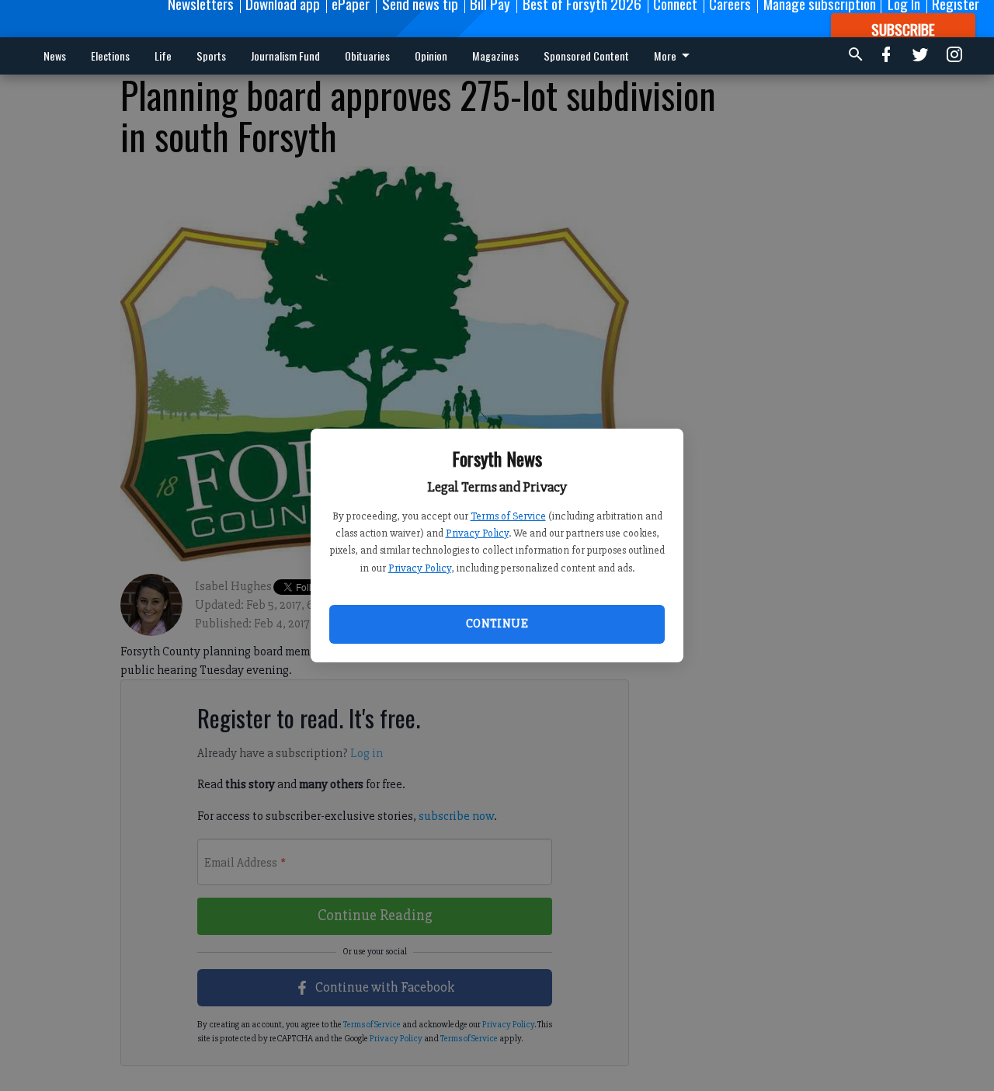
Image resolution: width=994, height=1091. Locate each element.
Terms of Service (508, 516)
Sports (211, 55)
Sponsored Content (586, 55)
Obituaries (367, 55)
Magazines (495, 55)
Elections (110, 55)
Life (163, 55)
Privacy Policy (477, 533)
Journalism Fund (285, 55)
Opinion (431, 55)
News (54, 55)
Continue (497, 623)
